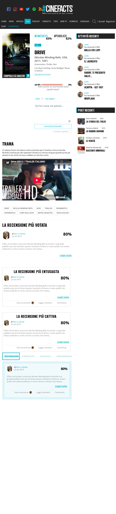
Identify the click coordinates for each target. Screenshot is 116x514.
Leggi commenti (45, 303)
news (11, 21)
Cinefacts (28, 356)
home (3, 21)
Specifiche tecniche (43, 74)
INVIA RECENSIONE (53, 126)
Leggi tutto (66, 255)
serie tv (63, 21)
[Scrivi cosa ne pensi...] (53, 113)
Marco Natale (19, 233)
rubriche (73, 21)
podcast (36, 21)
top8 (55, 21)
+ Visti (37, 99)
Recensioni (12, 356)
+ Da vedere (49, 99)
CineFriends (13, 26)
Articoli (45, 356)
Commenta (61, 303)
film (27, 21)
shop (3, 26)
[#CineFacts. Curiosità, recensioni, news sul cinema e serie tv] (57, 13)
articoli (19, 21)
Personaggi (64, 356)
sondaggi (84, 21)
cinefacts (46, 21)
